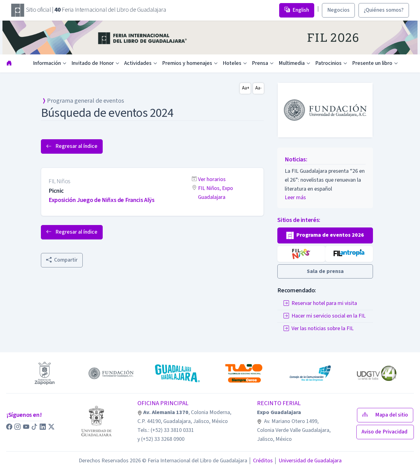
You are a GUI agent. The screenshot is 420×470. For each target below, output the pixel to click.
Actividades (138, 63)
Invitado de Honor (92, 63)
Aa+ (245, 88)
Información (47, 63)
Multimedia (292, 63)
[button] (325, 235)
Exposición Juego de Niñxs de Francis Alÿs (102, 200)
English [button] (300, 10)
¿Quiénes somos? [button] (384, 10)
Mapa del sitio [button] (391, 415)
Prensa (260, 63)
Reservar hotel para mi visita (324, 303)
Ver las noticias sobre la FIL (322, 329)
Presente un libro (372, 63)
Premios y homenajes (187, 63)
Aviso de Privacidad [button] (385, 432)
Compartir (65, 260)
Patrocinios (328, 63)
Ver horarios (212, 179)
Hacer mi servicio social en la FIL (328, 316)
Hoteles (232, 63)
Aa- (258, 88)
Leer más (295, 197)
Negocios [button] (338, 10)
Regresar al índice (75, 146)
